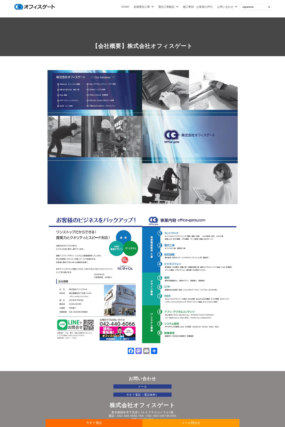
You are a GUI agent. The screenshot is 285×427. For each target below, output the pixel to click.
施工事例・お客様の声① (198, 7)
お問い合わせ (225, 7)
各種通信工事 (142, 7)
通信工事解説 (166, 7)
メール (142, 386)
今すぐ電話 (94, 423)
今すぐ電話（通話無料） (142, 394)
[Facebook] (131, 351)
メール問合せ (191, 423)
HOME (125, 7)
